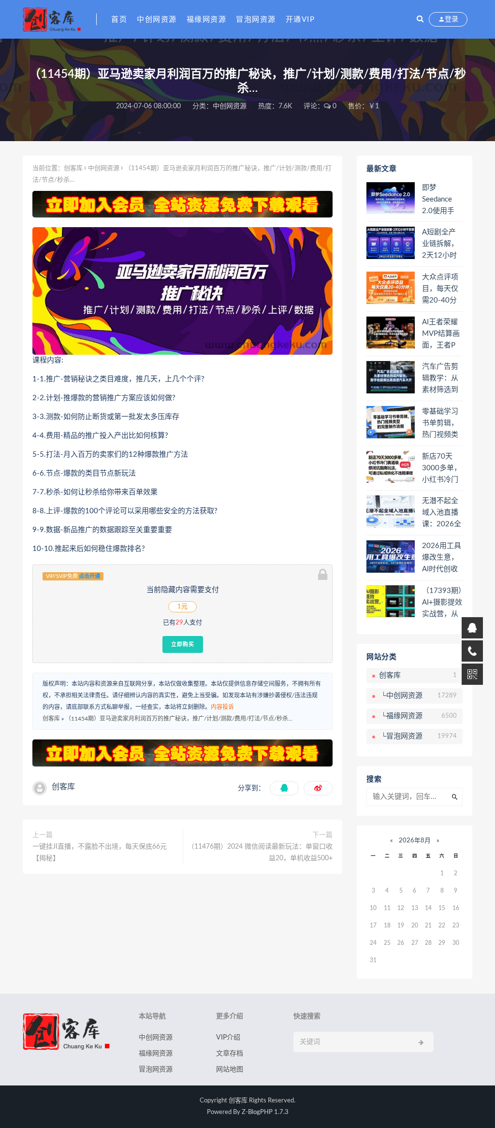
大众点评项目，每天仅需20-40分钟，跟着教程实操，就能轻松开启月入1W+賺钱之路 (441, 289)
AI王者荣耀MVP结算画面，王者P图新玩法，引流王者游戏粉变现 (441, 334)
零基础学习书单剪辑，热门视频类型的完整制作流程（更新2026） (440, 424)
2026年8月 (414, 841)
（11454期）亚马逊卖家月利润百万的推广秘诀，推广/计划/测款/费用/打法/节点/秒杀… (178, 719)
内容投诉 (222, 707)
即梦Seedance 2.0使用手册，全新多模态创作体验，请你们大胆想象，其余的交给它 (440, 200)
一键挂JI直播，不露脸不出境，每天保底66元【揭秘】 (99, 852)
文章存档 (229, 1053)
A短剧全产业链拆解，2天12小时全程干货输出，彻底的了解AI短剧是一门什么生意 (440, 244)
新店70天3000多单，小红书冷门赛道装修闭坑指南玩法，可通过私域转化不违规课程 (441, 469)
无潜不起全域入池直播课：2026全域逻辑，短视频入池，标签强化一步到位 (441, 513)
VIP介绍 (228, 1037)
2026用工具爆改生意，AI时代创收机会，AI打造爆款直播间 (441, 558)
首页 (119, 19)
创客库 (73, 168)
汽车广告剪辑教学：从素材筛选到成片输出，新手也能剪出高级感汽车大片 (440, 379)
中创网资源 (157, 19)
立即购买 (182, 644)
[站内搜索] (420, 19)
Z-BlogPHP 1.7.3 (265, 1112)
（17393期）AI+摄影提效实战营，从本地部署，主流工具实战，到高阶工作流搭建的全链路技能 (442, 603)
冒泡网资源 (256, 19)
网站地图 (229, 1069)
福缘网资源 (207, 19)
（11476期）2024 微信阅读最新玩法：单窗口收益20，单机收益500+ (260, 852)
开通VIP (300, 19)
